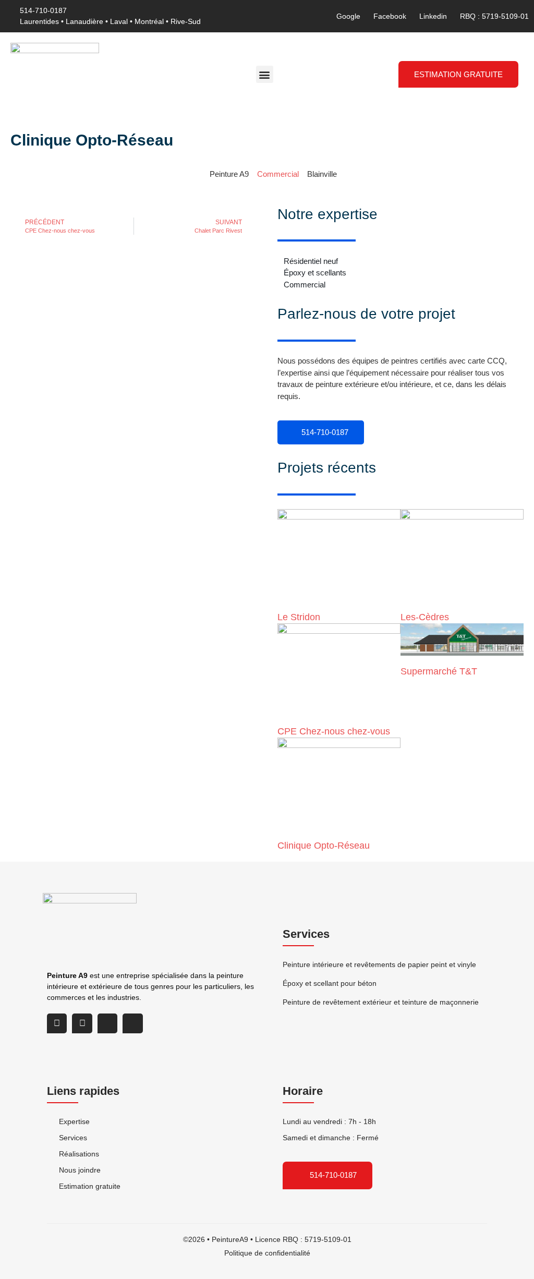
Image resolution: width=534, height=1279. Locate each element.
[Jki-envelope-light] (132, 1023)
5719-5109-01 (328, 1239)
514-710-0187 (323, 432)
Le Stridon (298, 617)
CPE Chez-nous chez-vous (333, 731)
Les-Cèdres (424, 617)
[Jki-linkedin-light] (107, 1023)
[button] (264, 74)
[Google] (57, 1023)
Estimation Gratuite (458, 74)
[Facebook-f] (82, 1023)
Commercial (278, 174)
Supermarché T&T (438, 671)
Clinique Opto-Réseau (323, 845)
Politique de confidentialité (267, 1253)
